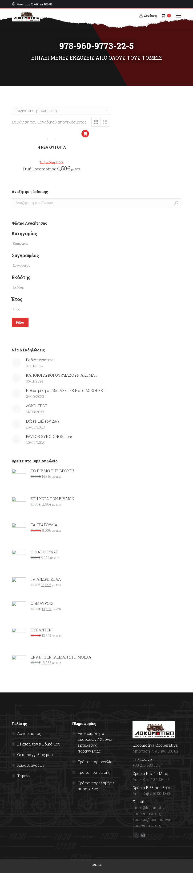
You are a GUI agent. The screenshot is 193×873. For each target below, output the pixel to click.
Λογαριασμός (29, 733)
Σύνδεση (150, 15)
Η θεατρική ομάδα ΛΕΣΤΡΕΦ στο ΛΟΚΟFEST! (66, 390)
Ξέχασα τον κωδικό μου (38, 743)
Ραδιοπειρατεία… (41, 359)
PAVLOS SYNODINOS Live (49, 436)
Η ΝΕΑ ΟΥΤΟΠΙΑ (51, 147)
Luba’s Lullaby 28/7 (43, 421)
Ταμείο (23, 775)
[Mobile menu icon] (178, 15)
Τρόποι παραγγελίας (96, 761)
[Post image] (16, 362)
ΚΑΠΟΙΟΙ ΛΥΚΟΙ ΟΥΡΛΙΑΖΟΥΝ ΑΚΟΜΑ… (61, 375)
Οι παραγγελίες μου (35, 754)
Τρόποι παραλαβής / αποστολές (96, 785)
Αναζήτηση (176, 202)
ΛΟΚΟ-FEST (36, 405)
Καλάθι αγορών (31, 765)
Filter (20, 322)
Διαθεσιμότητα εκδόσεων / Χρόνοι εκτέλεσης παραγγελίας (95, 742)
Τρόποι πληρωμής (94, 772)
